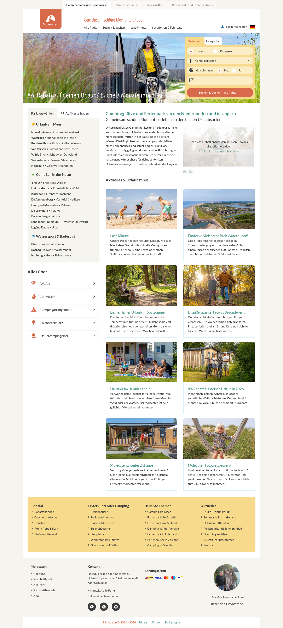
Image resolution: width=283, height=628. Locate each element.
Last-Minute (138, 27)
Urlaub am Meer (48, 124)
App (36, 596)
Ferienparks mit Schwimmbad (223, 528)
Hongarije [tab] (212, 41)
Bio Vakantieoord (45, 534)
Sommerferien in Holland (220, 517)
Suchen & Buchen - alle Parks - (218, 92)
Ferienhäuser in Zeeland (162, 539)
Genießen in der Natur (53, 174)
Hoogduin (52, 165)
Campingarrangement (56, 310)
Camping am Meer (159, 511)
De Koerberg (45, 216)
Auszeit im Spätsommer (219, 539)
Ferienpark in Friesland (162, 534)
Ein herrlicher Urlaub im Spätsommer (138, 312)
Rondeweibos (56, 143)
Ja (240, 70)
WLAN (45, 283)
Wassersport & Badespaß (55, 236)
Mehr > (208, 545)
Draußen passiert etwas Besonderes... (216, 312)
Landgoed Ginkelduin (59, 221)
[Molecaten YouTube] (116, 607)
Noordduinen (55, 132)
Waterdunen (53, 160)
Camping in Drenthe (160, 545)
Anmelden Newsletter (104, 596)
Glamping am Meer (216, 534)
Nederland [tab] (194, 41)
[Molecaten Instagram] (104, 607)
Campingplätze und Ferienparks (86, 5)
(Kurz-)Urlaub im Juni (217, 511)
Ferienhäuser (99, 511)
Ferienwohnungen (102, 517)
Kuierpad (51, 194)
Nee (226, 70)
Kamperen (224, 51)
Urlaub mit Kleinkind (217, 523)
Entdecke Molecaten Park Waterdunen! (218, 236)
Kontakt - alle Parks (102, 590)
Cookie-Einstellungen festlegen (219, 151)
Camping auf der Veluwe (163, 528)
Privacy (143, 622)
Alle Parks (90, 27)
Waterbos (53, 137)
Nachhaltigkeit (42, 579)
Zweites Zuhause (127, 5)
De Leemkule (45, 210)
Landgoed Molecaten (50, 205)
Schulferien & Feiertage (167, 27)
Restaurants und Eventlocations (192, 5)
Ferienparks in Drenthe (162, 517)
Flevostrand (48, 244)
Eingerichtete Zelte (103, 523)
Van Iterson (54, 149)
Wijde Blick (54, 154)
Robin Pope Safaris (46, 528)
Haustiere (40, 523)
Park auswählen (42, 113)
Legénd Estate (46, 227)
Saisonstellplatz (51, 323)
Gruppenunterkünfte (104, 545)
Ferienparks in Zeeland (162, 523)
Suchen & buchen (114, 27)
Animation (48, 296)
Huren (199, 51)
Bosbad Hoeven (51, 249)
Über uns (39, 573)
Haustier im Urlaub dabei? (130, 389)
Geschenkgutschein (46, 517)
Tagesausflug (155, 5)
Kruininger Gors (51, 255)
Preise (156, 622)
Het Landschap (55, 188)
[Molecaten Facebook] (92, 607)
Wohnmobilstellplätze (105, 539)
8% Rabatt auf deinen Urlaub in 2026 (216, 389)
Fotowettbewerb (44, 590)
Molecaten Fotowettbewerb (209, 465)
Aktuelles (39, 585)
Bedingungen (172, 622)
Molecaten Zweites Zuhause (131, 465)
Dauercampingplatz (54, 336)
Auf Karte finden (77, 113)
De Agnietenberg (56, 199)
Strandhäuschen (101, 528)
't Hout (48, 182)
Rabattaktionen (44, 511)
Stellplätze (97, 534)
